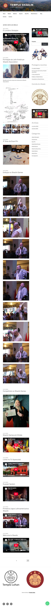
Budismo (15, 13)
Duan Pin (27, 13)
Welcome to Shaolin (10, 535)
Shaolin (9, 13)
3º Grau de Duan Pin (10, 141)
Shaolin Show (34, 153)
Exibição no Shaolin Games (13, 172)
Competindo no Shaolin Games (14, 391)
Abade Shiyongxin (35, 137)
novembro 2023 (35, 126)
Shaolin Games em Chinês (12, 435)
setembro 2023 (35, 128)
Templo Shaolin (21, 5)
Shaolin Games (34, 13)
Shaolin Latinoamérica (36, 148)
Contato (10, 16)
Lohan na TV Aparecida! (12, 460)
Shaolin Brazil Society (36, 144)
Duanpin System (9, 484)
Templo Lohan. (32, 592)
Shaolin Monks (35, 151)
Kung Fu (21, 13)
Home (4, 13)
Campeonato (34, 139)
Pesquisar (34, 41)
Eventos (4, 16)
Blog (41, 13)
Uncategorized (35, 155)
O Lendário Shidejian (10, 30)
